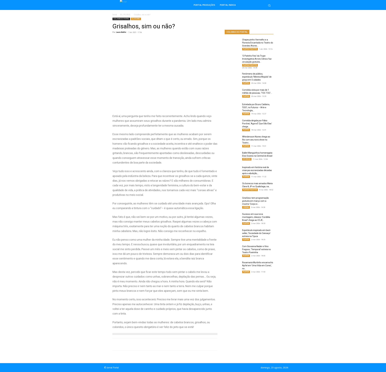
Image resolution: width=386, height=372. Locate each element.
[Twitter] (155, 344)
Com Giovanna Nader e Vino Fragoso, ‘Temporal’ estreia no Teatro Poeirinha (256, 249)
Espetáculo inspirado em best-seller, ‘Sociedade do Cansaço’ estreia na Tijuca (256, 233)
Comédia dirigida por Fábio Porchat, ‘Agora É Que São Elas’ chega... (257, 123)
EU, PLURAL (125, 15)
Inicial (114, 15)
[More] (175, 344)
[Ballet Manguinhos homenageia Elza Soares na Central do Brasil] (232, 156)
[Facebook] (148, 344)
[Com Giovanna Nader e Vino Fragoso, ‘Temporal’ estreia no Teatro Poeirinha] (232, 250)
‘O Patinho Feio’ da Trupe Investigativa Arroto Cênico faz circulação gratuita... (257, 59)
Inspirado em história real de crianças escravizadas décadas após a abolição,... (257, 170)
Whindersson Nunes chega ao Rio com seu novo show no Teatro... (256, 139)
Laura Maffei (121, 32)
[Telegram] (162, 344)
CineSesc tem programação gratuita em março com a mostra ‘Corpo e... (255, 201)
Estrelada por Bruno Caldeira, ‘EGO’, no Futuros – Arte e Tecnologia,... (256, 107)
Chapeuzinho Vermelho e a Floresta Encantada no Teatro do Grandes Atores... (257, 42)
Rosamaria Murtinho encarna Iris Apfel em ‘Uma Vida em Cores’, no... (257, 265)
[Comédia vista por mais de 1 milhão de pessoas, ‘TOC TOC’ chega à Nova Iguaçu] (232, 93)
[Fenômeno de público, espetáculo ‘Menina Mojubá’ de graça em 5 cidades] (232, 77)
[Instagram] (195, 367)
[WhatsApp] (141, 344)
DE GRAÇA (247, 159)
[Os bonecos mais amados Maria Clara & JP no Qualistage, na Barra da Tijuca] (232, 187)
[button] (269, 5)
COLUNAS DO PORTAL (121, 19)
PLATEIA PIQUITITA (250, 49)
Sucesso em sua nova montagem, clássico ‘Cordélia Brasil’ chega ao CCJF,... (256, 217)
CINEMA (246, 207)
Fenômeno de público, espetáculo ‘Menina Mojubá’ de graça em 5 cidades (257, 77)
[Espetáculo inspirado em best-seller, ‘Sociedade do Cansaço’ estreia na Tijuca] (232, 234)
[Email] (169, 344)
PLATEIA (246, 83)
